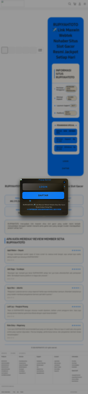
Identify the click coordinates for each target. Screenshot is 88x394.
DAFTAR (43, 195)
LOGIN (43, 187)
